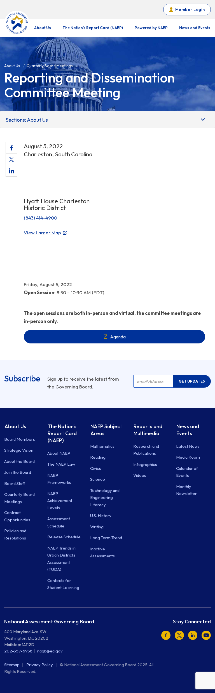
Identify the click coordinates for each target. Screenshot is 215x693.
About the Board (19, 461)
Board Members (19, 439)
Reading (98, 457)
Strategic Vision (18, 450)
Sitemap (12, 664)
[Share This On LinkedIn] (11, 170)
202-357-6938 (18, 651)
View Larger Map (42, 232)
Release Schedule (64, 536)
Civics (95, 468)
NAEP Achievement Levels (59, 500)
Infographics (145, 464)
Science (97, 479)
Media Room (188, 457)
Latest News (188, 446)
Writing (97, 526)
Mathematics (102, 446)
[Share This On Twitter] (11, 159)
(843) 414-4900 (40, 218)
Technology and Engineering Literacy (105, 497)
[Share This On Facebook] (11, 148)
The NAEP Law (61, 464)
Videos (139, 475)
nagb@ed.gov (50, 651)
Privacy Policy (40, 664)
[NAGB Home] (17, 23)
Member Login (190, 9)
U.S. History (100, 515)
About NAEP (58, 453)
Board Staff (14, 483)
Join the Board (17, 472)
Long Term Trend (106, 537)
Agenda (118, 337)
